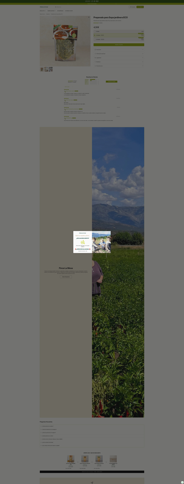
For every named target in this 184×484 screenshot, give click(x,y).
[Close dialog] (109, 232)
